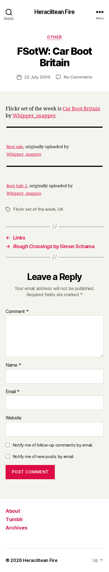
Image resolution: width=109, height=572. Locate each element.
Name (13, 365)
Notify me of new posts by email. (43, 456)
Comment (17, 311)
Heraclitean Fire (54, 12)
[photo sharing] (54, 127)
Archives (16, 528)
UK (60, 209)
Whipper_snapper (34, 116)
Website (14, 418)
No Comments (78, 77)
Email (13, 391)
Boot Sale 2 (16, 186)
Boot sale (14, 146)
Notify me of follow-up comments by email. (53, 445)
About (13, 511)
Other (54, 37)
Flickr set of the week (34, 209)
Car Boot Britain (81, 109)
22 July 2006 (37, 77)
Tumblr (14, 519)
